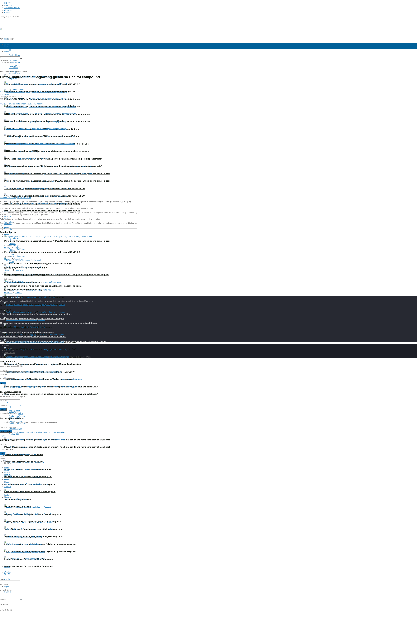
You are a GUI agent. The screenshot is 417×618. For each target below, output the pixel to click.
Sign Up (21, 387)
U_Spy (11, 262)
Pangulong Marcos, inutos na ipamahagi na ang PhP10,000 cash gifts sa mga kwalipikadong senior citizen (57, 181)
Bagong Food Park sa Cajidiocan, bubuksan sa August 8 (32, 521)
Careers (7, 12)
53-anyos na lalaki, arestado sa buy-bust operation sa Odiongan (32, 319)
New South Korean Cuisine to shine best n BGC (28, 477)
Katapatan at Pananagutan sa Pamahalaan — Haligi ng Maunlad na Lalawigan (43, 364)
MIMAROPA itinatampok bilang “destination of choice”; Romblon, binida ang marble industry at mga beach (57, 447)
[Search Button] (21, 599)
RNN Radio (8, 5)
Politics (7, 472)
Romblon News (18, 89)
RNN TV (7, 3)
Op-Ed (6, 234)
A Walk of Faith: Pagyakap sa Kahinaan (23, 462)
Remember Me (9, 379)
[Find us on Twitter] (1, 19)
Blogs (6, 482)
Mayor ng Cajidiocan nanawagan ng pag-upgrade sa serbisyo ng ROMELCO (42, 91)
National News (15, 73)
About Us (8, 10)
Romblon (23, 71)
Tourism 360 (14, 434)
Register (7, 592)
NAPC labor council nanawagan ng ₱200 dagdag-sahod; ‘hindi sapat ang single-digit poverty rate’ (53, 159)
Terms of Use (9, 353)
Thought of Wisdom (17, 249)
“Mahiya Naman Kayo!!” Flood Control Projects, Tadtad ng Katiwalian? (39, 379)
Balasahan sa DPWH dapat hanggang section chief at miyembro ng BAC (40, 349)
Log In (20, 413)
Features (8, 475)
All (10, 407)
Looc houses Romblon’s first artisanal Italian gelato (29, 492)
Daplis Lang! (14, 238)
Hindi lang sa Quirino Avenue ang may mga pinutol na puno (34, 304)
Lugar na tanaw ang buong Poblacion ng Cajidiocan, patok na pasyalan (40, 551)
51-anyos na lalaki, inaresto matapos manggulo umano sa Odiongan (38, 263)
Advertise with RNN (12, 8)
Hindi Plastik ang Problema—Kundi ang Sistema (28, 334)
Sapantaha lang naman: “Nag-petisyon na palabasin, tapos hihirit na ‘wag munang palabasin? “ (52, 394)
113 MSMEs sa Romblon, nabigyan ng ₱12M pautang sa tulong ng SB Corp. (41, 136)
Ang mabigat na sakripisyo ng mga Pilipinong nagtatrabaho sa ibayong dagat (42, 286)
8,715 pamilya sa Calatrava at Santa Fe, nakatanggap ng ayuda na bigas (36, 314)
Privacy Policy (9, 350)
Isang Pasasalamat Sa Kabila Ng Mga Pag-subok (28, 566)
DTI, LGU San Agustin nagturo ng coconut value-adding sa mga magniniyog (42, 211)
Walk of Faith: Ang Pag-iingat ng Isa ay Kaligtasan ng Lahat (33, 536)
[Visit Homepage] (13, 27)
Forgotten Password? (8, 387)
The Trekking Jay (15, 428)
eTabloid (7, 579)
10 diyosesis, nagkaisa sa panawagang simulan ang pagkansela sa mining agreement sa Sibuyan (48, 323)
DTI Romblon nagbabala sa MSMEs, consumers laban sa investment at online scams (46, 151)
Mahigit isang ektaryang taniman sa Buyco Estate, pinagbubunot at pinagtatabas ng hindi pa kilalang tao (56, 274)
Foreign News (14, 62)
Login (6, 586)
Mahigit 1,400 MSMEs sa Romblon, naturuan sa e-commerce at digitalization (42, 106)
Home (6, 39)
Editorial (12, 251)
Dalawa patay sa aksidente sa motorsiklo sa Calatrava (27, 332)
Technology (9, 229)
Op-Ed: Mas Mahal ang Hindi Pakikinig (23, 289)
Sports (7, 574)
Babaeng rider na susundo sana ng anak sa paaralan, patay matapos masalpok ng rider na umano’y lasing (53, 341)
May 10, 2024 (5, 92)
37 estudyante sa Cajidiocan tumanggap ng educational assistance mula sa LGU (44, 196)
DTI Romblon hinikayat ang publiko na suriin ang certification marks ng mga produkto (47, 121)
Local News (13, 67)
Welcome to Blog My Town (17, 506)
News (7, 71)
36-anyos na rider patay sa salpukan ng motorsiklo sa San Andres (33, 337)
